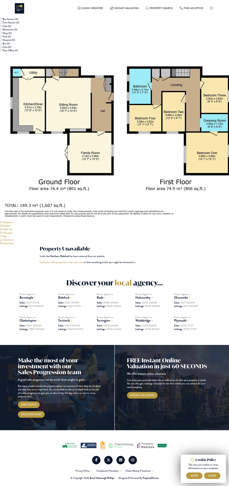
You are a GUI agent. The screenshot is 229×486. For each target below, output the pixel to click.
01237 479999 (68, 302)
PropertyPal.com (151, 478)
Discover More (31, 414)
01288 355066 (107, 302)
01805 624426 (107, 325)
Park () (7, 36)
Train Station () (11, 22)
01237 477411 (69, 306)
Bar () (6, 43)
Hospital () (9, 40)
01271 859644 (31, 306)
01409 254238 (146, 302)
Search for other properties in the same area (61, 262)
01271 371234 (29, 302)
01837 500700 (29, 404)
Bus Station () (10, 19)
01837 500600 (30, 325)
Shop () (7, 33)
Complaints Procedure (107, 471)
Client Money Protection (138, 471)
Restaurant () (10, 29)
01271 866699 (184, 302)
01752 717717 (184, 325)
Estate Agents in (27, 296)
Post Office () (10, 50)
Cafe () (7, 26)
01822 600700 (69, 325)
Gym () (7, 47)
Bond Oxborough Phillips (102, 478)
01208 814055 (146, 325)
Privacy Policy (83, 471)
